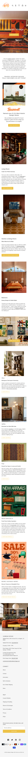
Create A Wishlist (6, 698)
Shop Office (5, 391)
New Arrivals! (14, 34)
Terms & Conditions (7, 709)
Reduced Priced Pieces (8, 596)
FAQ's (4, 716)
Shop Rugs (5, 478)
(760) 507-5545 (15, 658)
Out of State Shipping (8, 684)
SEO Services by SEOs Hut (19, 752)
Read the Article (14, 125)
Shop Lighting (6, 437)
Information (5, 677)
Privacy (4, 712)
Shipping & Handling (7, 701)
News (4, 688)
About (4, 669)
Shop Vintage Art (14, 340)
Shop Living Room (7, 188)
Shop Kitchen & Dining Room (10, 255)
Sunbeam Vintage (10, 752)
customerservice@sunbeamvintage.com (11, 661)
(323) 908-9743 (15, 642)
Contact (4, 673)
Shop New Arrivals (7, 536)
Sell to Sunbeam (6, 681)
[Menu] (25, 5)
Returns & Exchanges (8, 705)
